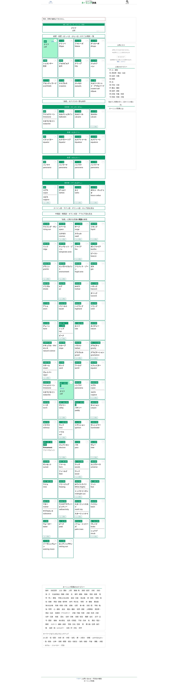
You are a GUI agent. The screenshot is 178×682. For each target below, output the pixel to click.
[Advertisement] (89, 11)
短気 (73, 638)
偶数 (96, 641)
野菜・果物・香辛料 (61, 602)
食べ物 (82, 605)
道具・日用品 (72, 620)
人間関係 (90, 609)
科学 (80, 628)
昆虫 (62, 617)
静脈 (89, 638)
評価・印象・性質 (78, 613)
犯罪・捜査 (81, 609)
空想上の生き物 (63, 598)
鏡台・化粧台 (73, 641)
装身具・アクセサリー (63, 613)
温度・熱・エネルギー (57, 628)
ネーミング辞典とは (116, 108)
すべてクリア (121, 57)
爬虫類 (96, 602)
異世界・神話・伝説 (118, 73)
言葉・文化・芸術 (74, 624)
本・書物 (89, 602)
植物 (55, 620)
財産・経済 (86, 590)
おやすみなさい (98, 638)
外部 (68, 638)
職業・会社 (89, 617)
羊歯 (91, 641)
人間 (70, 590)
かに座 (45, 638)
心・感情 (57, 609)
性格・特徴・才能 (61, 605)
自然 (93, 590)
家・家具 (90, 598)
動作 (47, 590)
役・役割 (53, 638)
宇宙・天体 (82, 620)
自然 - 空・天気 (71, 628)
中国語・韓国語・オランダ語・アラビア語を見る (73, 214)
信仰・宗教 (70, 617)
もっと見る (94, 127)
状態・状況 (79, 617)
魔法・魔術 (71, 609)
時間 (82, 602)
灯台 (62, 645)
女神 (55, 641)
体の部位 (62, 620)
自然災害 (54, 590)
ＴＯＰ (78, 679)
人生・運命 (63, 590)
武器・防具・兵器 (93, 613)
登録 (51, 1)
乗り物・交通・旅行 (93, 624)
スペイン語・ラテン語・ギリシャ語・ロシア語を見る (74, 208)
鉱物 (71, 605)
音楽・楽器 (93, 594)
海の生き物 (49, 605)
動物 (86, 594)
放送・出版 (75, 598)
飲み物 (83, 598)
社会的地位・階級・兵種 (60, 594)
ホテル (47, 645)
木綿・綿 (61, 638)
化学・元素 (49, 617)
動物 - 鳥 (77, 590)
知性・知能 (83, 641)
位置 (76, 605)
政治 (63, 609)
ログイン (51, 3)
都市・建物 (79, 594)
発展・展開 (62, 641)
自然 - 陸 (90, 605)
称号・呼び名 (74, 602)
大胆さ (83, 638)
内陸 (101, 641)
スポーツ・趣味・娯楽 (58, 624)
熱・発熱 (48, 641)
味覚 (57, 617)
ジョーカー (56, 645)
